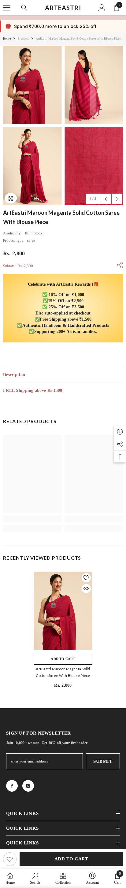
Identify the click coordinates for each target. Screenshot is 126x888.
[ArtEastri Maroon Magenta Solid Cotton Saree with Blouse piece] (63, 611)
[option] (32, 125)
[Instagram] (28, 786)
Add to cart (71, 858)
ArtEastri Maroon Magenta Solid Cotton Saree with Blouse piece (63, 672)
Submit (102, 761)
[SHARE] (118, 265)
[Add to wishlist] (10, 859)
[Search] (24, 7)
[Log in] (101, 7)
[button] (105, 199)
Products (23, 38)
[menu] (6, 7)
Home (7, 38)
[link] (32, 518)
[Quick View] (86, 588)
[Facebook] (12, 786)
